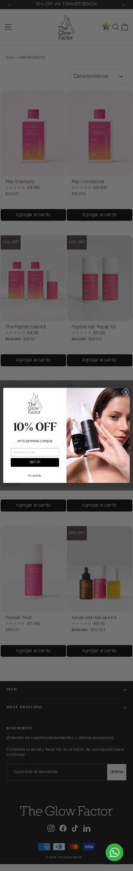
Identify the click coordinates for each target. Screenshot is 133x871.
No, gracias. (35, 476)
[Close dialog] (125, 392)
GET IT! (35, 462)
